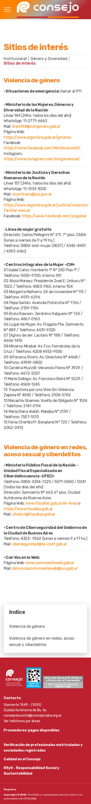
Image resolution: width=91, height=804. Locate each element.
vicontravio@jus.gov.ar (32, 194)
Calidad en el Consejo (22, 759)
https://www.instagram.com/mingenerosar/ (42, 159)
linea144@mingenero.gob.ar (36, 126)
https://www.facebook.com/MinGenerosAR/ (42, 148)
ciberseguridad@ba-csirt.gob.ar (39, 544)
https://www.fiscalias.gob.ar (28, 509)
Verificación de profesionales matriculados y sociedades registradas (43, 747)
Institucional (15, 58)
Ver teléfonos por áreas (22, 721)
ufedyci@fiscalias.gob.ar (33, 514)
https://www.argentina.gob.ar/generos (37, 137)
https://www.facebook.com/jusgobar (54, 216)
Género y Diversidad (49, 58)
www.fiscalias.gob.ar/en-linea (51, 503)
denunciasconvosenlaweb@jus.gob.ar (45, 568)
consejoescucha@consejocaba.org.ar (33, 715)
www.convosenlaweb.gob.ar (49, 562)
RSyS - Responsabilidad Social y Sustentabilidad (31, 770)
